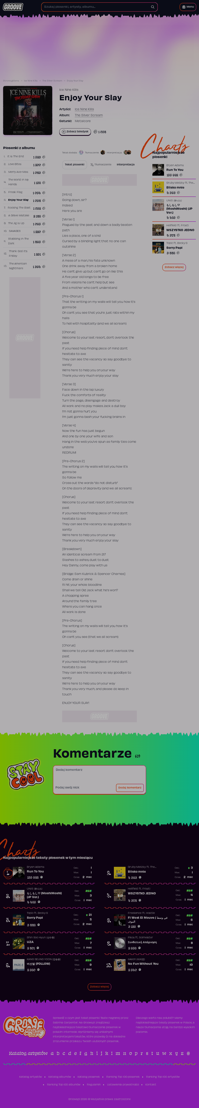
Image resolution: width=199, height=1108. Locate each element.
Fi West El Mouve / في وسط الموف (148, 920)
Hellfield (171, 225)
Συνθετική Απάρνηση (142, 942)
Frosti (185, 225)
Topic (169, 243)
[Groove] (13, 7)
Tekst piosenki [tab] (74, 165)
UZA (30, 942)
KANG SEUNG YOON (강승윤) (44, 959)
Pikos (131, 938)
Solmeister (146, 938)
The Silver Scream (52, 81)
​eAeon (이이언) (136, 959)
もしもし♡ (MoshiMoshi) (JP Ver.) (179, 209)
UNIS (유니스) (174, 201)
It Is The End (15, 156)
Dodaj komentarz (129, 788)
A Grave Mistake (18, 216)
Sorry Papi (174, 248)
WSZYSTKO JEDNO (180, 230)
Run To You (174, 170)
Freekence (134, 913)
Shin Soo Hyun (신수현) (41, 938)
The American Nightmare (18, 266)
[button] (188, 7)
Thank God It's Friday (18, 253)
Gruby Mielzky (175, 183)
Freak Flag (15, 192)
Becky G (182, 243)
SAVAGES (15, 231)
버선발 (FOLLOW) (38, 964)
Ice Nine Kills (31, 81)
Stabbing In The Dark (18, 241)
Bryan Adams (175, 165)
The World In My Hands (18, 182)
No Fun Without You (143, 964)
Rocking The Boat (19, 208)
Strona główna (11, 81)
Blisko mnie (175, 187)
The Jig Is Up (16, 223)
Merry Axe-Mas (18, 172)
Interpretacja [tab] (125, 165)
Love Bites (14, 164)
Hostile (150, 913)
